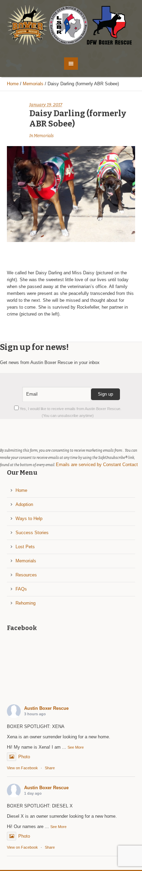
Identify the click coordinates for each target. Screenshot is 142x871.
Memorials (33, 83)
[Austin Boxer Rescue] (71, 25)
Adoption (24, 504)
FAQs (21, 589)
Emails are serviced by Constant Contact (97, 464)
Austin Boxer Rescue (46, 708)
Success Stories (32, 532)
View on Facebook (22, 768)
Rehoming (26, 603)
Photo (24, 756)
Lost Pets (25, 546)
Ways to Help (29, 518)
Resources (26, 574)
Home (13, 83)
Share (50, 768)
